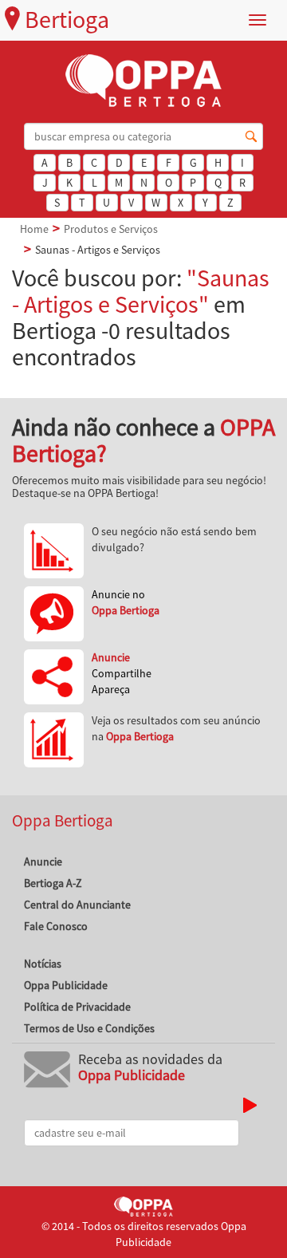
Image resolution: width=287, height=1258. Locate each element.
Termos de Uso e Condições (89, 1028)
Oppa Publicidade (66, 985)
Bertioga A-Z (53, 883)
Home (34, 229)
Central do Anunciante (77, 904)
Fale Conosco (56, 926)
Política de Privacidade (77, 1007)
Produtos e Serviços (111, 229)
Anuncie (43, 861)
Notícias (42, 963)
